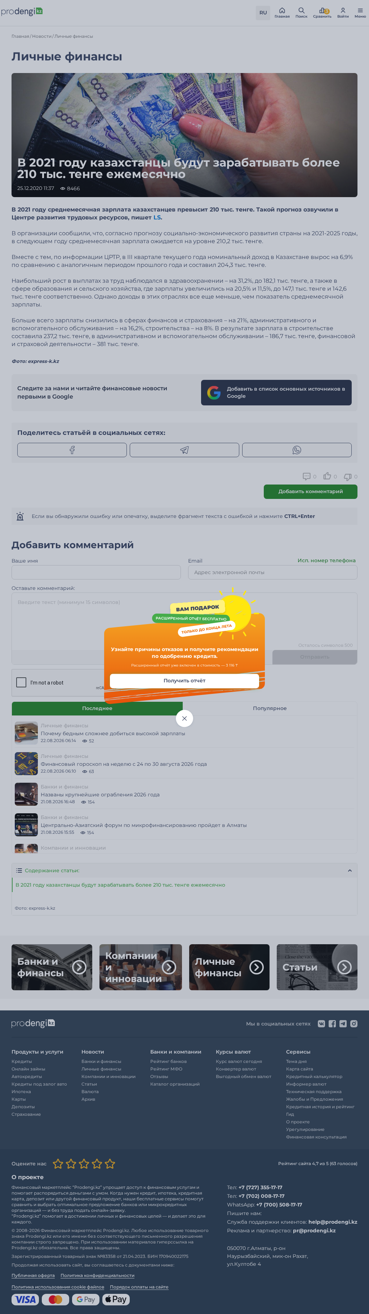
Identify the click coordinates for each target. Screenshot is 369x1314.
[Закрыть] (184, 718)
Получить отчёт (184, 680)
